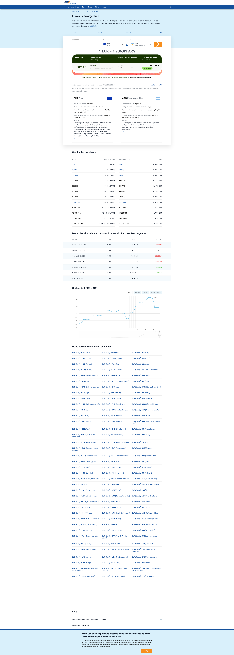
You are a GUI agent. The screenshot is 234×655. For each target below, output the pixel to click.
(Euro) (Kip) (140, 490)
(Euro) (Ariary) (141, 502)
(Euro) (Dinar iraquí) (113, 473)
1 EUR (74, 33)
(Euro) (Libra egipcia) (84, 461)
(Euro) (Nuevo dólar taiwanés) (143, 550)
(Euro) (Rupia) (81, 393)
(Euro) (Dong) (81, 563)
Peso (90, 7)
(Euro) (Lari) (140, 461)
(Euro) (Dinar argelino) (144, 456)
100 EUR (127, 33)
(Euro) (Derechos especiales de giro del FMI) (146, 569)
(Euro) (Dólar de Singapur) (145, 404)
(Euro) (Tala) (141, 563)
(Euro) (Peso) (111, 398)
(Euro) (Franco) (112, 370)
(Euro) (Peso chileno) (84, 442)
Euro (84, 7)
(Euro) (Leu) (140, 364)
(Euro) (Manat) (81, 421)
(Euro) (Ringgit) (142, 398)
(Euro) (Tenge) (111, 490)
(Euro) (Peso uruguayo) (144, 557)
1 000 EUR (158, 33)
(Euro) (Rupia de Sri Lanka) (116, 496)
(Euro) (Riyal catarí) (113, 530)
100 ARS (122, 175)
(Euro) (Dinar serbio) (143, 530)
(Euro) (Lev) (140, 353)
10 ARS (121, 170)
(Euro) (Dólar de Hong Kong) (146, 387)
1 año (145, 292)
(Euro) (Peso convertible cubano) (85, 449)
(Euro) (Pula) (141, 435)
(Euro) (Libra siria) (142, 544)
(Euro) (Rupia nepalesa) (145, 519)
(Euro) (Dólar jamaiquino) (85, 479)
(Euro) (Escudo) (142, 448)
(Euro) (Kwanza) (112, 415)
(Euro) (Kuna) (111, 375)
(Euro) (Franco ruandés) (85, 536)
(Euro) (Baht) (81, 410)
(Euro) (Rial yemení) (143, 576)
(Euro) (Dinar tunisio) (84, 549)
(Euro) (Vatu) (111, 563)
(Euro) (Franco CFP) (113, 576)
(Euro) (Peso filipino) (114, 404)
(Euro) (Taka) (81, 429)
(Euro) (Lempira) (82, 473)
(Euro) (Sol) (110, 524)
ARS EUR (93, 26)
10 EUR (99, 33)
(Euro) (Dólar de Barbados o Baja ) (146, 422)
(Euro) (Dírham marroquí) (85, 502)
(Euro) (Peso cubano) (114, 448)
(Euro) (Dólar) (81, 353)
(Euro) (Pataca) (82, 513)
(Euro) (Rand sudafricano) (115, 410)
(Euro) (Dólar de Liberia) (144, 496)
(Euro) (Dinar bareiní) (114, 429)
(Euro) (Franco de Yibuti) (85, 456)
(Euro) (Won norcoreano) (145, 484)
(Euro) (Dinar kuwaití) (84, 490)
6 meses (137, 292)
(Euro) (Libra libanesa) (84, 496)
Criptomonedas (100, 7)
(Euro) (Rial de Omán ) (84, 524)
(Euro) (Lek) (80, 415)
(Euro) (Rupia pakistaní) (144, 524)
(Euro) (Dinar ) (81, 507)
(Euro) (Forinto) (82, 364)
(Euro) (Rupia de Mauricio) (116, 513)
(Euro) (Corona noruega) (85, 375)
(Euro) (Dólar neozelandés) (86, 404)
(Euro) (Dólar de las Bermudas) (83, 436)
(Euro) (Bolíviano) (112, 435)
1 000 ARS (122, 202)
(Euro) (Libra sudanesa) (144, 536)
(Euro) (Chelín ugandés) (115, 557)
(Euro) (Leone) (81, 544)
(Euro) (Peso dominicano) (115, 456)
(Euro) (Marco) (112, 421)
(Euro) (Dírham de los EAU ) (146, 410)
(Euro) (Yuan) (111, 387)
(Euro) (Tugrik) (141, 507)
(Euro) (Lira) (80, 381)
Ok (146, 651)
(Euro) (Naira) (111, 519)
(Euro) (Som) (81, 484)
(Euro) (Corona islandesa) (145, 370)
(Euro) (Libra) (141, 358)
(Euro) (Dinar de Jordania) (115, 479)
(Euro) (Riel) (110, 484)
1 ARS (121, 164)
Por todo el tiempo (156, 292)
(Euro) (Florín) (141, 415)
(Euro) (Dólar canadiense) (85, 387)
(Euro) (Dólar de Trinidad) (115, 549)
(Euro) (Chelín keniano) (144, 479)
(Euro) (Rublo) (141, 375)
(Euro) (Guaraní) (82, 530)
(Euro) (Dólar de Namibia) (85, 519)
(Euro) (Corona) (82, 358)
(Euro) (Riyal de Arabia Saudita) (114, 537)
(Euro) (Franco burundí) (144, 429)
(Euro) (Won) (81, 398)
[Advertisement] (117, 594)
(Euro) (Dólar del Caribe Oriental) (115, 569)
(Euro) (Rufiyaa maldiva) (145, 513)
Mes (129, 292)
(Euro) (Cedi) (81, 467)
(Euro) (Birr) (110, 461)
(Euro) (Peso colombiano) (115, 442)
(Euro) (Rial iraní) (142, 473)
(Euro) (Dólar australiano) (115, 381)
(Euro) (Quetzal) (142, 467)
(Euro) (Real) (140, 381)
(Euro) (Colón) (141, 442)
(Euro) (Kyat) (111, 507)
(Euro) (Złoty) (111, 364)
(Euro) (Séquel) (111, 393)
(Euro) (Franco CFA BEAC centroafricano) (85, 569)
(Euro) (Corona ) (82, 370)
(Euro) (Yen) (110, 353)
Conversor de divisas (72, 7)
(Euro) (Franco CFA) (83, 576)
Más (75, 138)
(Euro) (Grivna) (81, 557)
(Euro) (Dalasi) (111, 467)
